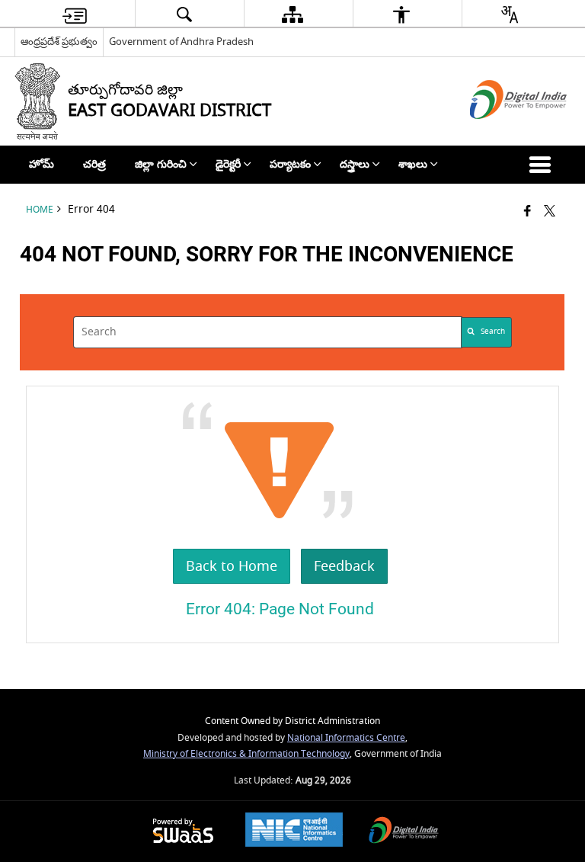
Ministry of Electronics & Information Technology (246, 754)
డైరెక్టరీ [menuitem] (228, 164)
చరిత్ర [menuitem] (94, 164)
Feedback (344, 566)
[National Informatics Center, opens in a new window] (294, 831)
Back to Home (231, 566)
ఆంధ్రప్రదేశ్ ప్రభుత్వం (59, 41)
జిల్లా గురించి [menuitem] (161, 164)
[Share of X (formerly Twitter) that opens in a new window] (549, 212)
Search (493, 331)
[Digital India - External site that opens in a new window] (499, 132)
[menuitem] (74, 14)
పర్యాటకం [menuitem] (290, 164)
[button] (543, 164)
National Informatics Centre (346, 738)
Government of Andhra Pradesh (181, 41)
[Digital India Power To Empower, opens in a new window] (403, 832)
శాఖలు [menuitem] (412, 164)
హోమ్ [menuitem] (41, 164)
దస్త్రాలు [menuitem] (354, 164)
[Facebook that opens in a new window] (527, 212)
